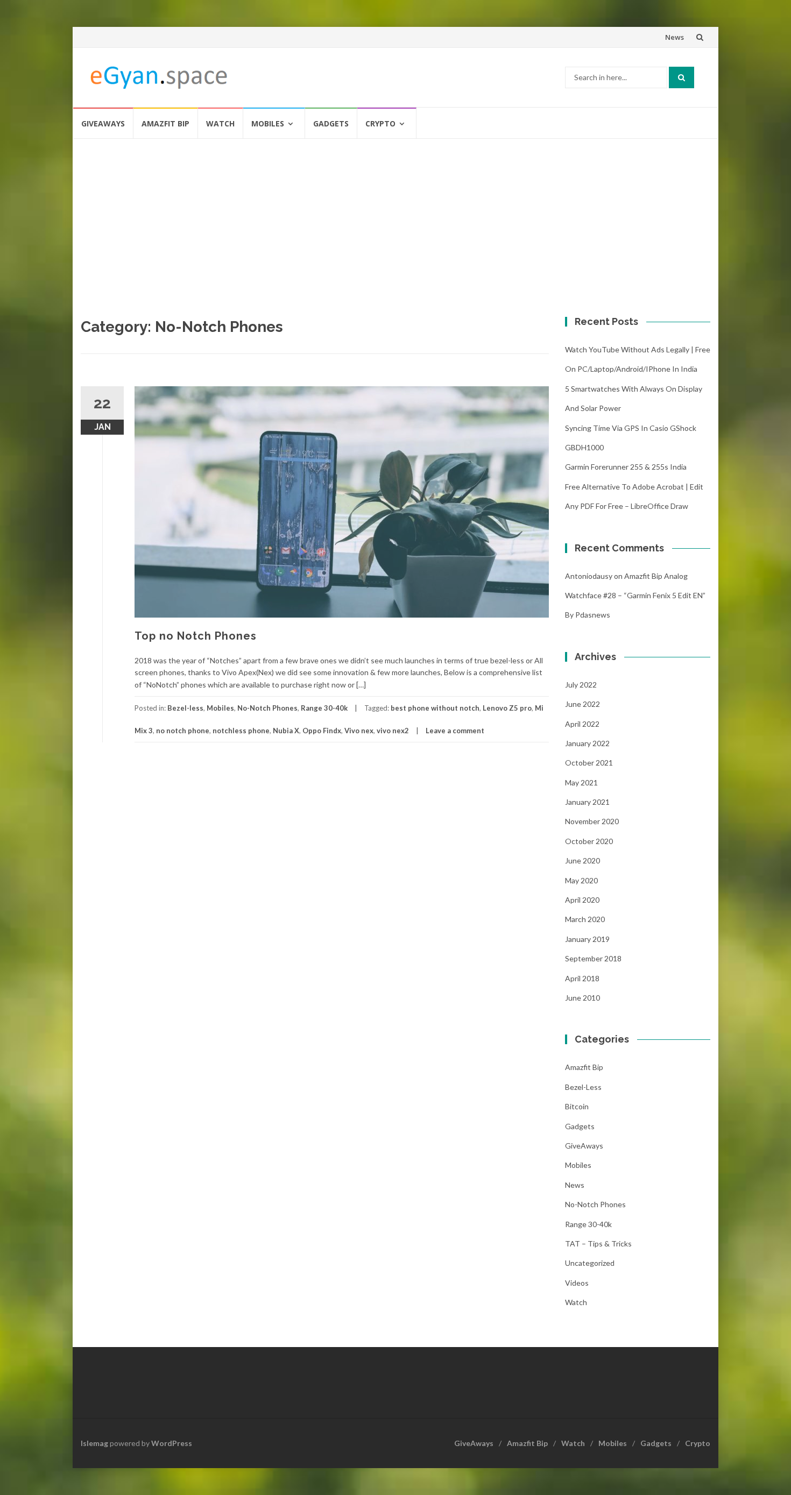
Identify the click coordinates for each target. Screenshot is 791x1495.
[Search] (681, 77)
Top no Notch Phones (196, 635)
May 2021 (581, 782)
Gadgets (331, 123)
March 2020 (585, 919)
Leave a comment (455, 730)
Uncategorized (590, 1262)
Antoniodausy (588, 575)
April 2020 (582, 899)
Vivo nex (358, 730)
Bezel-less (185, 708)
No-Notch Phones (267, 708)
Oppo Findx (321, 730)
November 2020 (592, 821)
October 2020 (589, 841)
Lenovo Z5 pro (507, 708)
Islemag (94, 1443)
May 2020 (581, 880)
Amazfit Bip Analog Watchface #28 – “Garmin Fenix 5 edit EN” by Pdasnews (635, 595)
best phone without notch (435, 708)
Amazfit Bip (165, 123)
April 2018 (582, 978)
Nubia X (286, 730)
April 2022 (582, 723)
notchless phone (241, 730)
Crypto (380, 123)
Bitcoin (577, 1106)
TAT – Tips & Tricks (598, 1243)
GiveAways (103, 123)
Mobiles (267, 123)
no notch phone (182, 730)
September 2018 (593, 958)
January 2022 (587, 743)
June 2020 (582, 860)
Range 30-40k (324, 708)
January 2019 (587, 939)
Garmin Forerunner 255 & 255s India (626, 466)
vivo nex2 (393, 730)
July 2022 (581, 684)
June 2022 (582, 703)
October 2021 (589, 762)
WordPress (171, 1443)
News (674, 37)
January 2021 (587, 801)
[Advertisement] (395, 220)
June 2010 (582, 997)
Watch (220, 123)
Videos (577, 1282)
